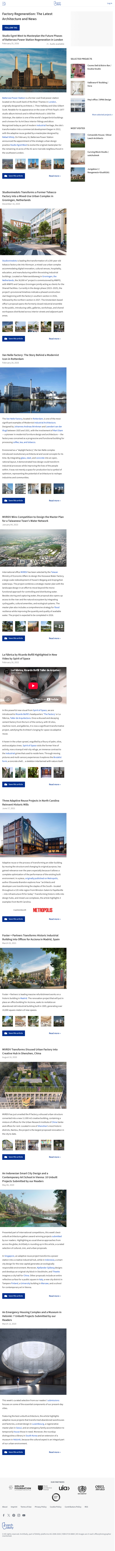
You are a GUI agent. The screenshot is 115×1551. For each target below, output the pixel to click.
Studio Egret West (18, 145)
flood (56, 607)
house (17, 1431)
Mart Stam (58, 430)
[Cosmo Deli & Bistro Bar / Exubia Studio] (78, 71)
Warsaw (45, 1283)
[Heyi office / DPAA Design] (78, 105)
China (54, 1122)
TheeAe (56, 1271)
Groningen (47, 276)
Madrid (23, 998)
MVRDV (24, 572)
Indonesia (49, 1259)
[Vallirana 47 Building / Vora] (78, 88)
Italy (41, 1279)
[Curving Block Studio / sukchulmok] (78, 157)
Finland (14, 1283)
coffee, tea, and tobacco (24, 442)
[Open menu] (4, 3)
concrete (40, 457)
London (52, 101)
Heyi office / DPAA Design (99, 99)
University (25, 1283)
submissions (53, 1400)
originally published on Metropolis (41, 878)
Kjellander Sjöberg (46, 1267)
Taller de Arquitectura (20, 718)
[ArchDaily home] (57, 3)
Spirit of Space (40, 710)
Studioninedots (9, 260)
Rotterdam (38, 418)
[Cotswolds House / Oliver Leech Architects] (78, 140)
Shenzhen (42, 1126)
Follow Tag (11, 27)
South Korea (31, 1435)
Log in (109, 3)
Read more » (55, 175)
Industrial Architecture (45, 422)
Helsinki (17, 1439)
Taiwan (54, 572)
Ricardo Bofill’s (23, 714)
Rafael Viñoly (8, 137)
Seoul (19, 1427)
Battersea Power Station (13, 98)
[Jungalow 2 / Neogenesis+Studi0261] (78, 174)
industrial (41, 125)
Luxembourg (38, 1423)
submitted (57, 1236)
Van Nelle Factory (14, 418)
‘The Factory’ (49, 714)
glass (23, 457)
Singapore (9, 1256)
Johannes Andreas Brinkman (28, 426)
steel (29, 457)
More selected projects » (102, 115)
